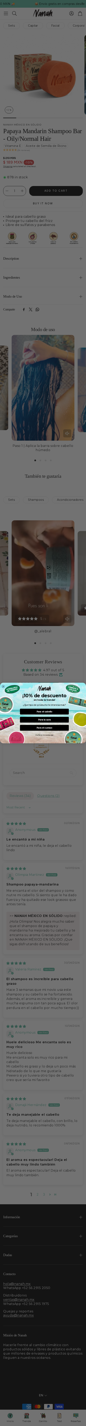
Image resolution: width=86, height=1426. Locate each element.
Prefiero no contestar (44, 735)
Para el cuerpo (44, 728)
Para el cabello (44, 711)
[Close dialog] (3, 686)
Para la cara (44, 719)
